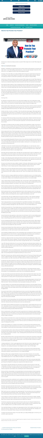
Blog (27, 25)
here (4, 65)
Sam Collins (9, 420)
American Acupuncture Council (36, 419)
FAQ (23, 27)
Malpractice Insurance (19, 25)
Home (7, 25)
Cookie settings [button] (20, 436)
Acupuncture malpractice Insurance (24, 419)
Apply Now (21, 6)
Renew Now (21, 12)
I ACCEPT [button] (26, 436)
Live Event (13, 419)
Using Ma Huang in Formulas (36, 427)
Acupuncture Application (16, 27)
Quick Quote (21, 9)
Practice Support (33, 25)
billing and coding (4, 420)
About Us (11, 25)
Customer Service (28, 27)
